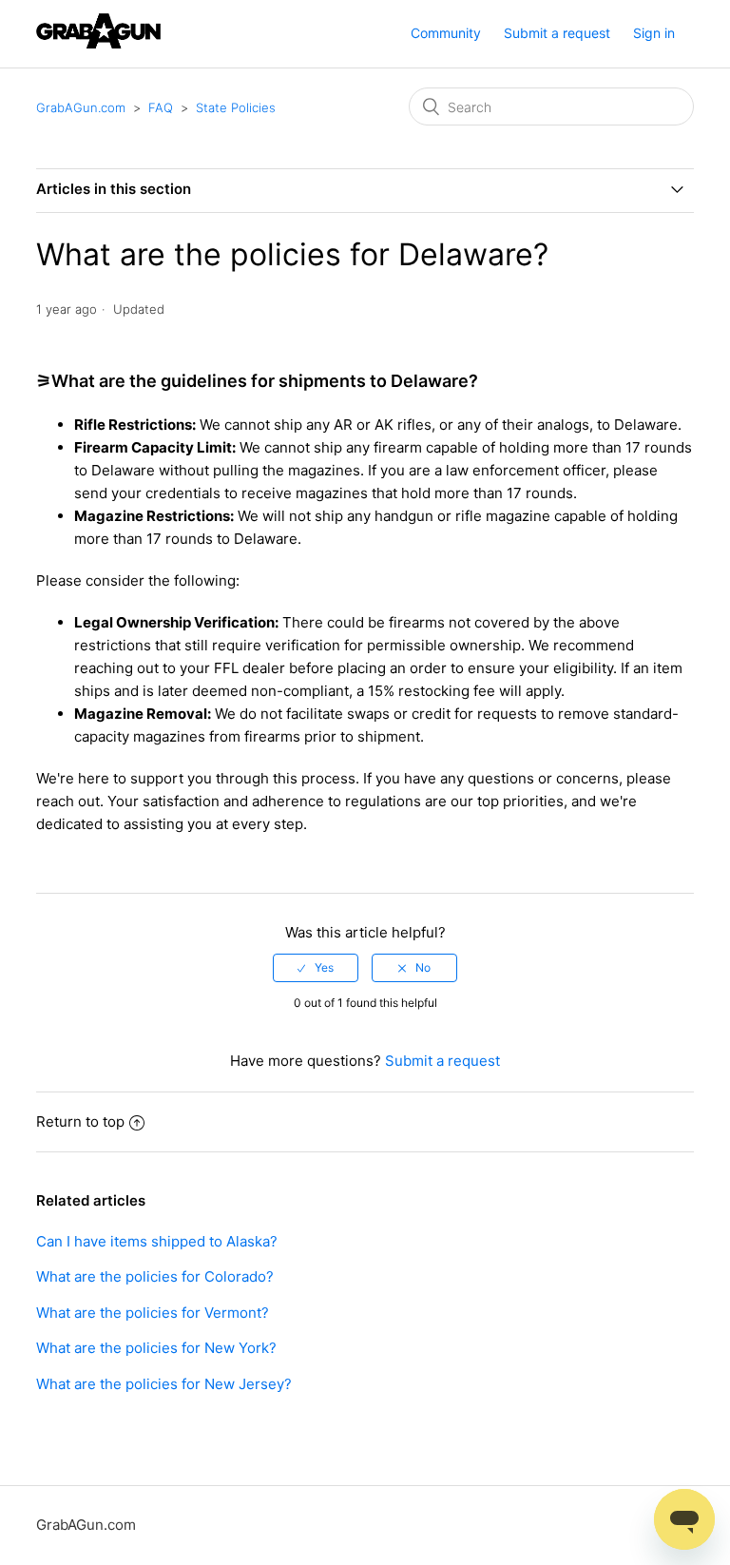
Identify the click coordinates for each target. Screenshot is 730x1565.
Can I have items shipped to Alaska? (157, 1241)
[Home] (98, 43)
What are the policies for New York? (156, 1348)
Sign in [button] (654, 33)
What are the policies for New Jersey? (164, 1384)
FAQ (160, 107)
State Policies (236, 107)
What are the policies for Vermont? (152, 1313)
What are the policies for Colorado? (155, 1276)
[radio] (315, 968)
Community (446, 33)
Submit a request (557, 33)
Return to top (80, 1121)
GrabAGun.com (80, 107)
